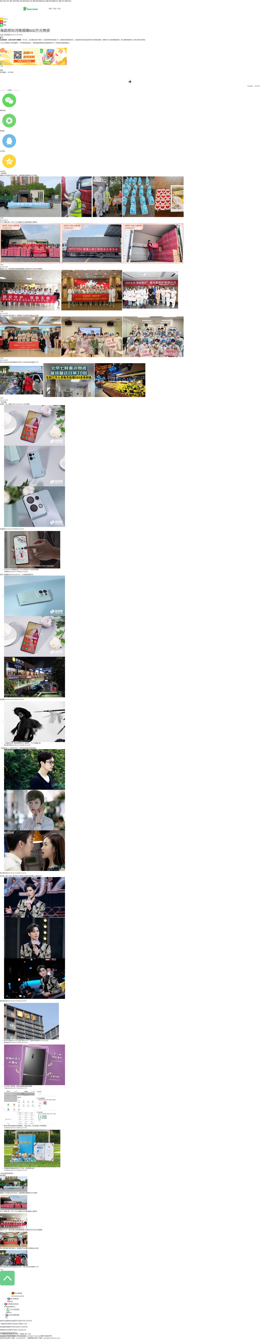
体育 (14, 1)
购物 (66, 1)
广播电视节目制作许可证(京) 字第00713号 (13, 1324)
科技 (69, 1)
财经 (50, 1)
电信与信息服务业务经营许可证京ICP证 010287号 (16, 1321)
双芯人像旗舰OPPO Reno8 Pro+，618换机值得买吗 (16, 574)
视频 (47, 1)
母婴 (33, 1)
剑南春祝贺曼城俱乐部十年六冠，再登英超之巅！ (19, 1168)
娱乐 (11, 1)
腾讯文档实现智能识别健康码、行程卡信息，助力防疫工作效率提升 (25, 1126)
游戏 (24, 1)
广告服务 (21, 1334)
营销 (37, 1)
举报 (1, 70)
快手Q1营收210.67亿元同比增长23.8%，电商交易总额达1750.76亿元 (26, 1040)
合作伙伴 (15, 1334)
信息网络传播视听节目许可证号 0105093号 (13, 1327)
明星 (17, 1)
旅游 (27, 1)
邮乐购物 (9, 1334)
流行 (7, 1)
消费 (59, 1)
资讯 (4, 1)
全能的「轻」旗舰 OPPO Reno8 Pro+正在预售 (15, 404)
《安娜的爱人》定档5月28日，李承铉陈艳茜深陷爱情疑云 (18, 748)
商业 (43, 1)
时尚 (21, 1)
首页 (1, 1)
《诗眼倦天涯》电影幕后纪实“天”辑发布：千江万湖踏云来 (22, 743)
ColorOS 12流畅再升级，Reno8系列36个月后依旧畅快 (21, 569)
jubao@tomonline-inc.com (51, 1338)
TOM (5, 1088)
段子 (56, 1)
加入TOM (28, 1334)
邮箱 (40, 1)
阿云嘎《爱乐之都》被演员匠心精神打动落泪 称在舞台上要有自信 (21, 876)
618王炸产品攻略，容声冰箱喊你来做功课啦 (18, 1086)
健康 (53, 1)
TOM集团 (3, 1334)
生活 (30, 1)
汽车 (63, 1)
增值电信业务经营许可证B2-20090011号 (13, 1330)
